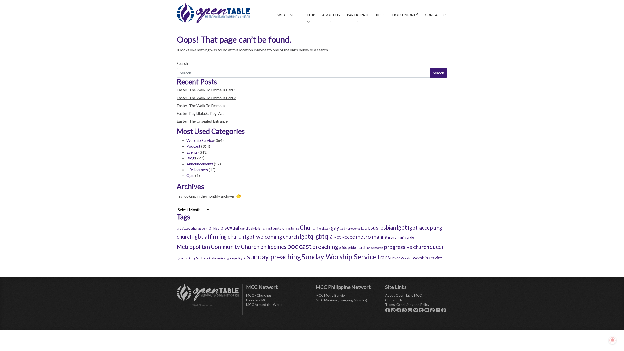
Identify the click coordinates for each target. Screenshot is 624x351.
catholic (245, 228)
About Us (331, 15)
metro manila (371, 236)
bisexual (229, 227)
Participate (358, 15)
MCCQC (348, 237)
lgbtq (306, 236)
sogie (220, 258)
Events (192, 152)
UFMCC (395, 258)
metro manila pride (401, 237)
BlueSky (415, 310)
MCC (337, 237)
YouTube (426, 310)
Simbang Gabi (206, 258)
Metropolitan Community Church (218, 246)
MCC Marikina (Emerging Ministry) (341, 300)
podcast (299, 246)
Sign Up (308, 15)
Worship (406, 258)
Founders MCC (257, 300)
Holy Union (403, 15)
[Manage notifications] (612, 340)
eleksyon (324, 228)
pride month (375, 248)
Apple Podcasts (443, 310)
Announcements (199, 163)
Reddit (410, 310)
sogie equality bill (235, 258)
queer (437, 247)
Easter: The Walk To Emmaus (201, 105)
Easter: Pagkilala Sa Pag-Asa (200, 113)
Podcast (193, 146)
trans (383, 257)
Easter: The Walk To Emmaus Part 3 (206, 90)
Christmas (290, 228)
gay (335, 227)
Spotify (438, 310)
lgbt (402, 227)
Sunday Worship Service (339, 257)
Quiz (190, 175)
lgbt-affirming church (218, 236)
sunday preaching (274, 257)
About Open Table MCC (403, 295)
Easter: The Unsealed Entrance (202, 121)
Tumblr (421, 310)
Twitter (398, 310)
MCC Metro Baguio (330, 295)
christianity (272, 228)
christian (256, 228)
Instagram (393, 310)
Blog (380, 15)
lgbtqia (323, 236)
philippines (273, 246)
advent (202, 228)
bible (216, 228)
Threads (404, 310)
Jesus (371, 227)
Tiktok (432, 310)
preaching (325, 246)
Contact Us (436, 15)
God (342, 228)
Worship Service (200, 140)
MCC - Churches (259, 295)
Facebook (387, 310)
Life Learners (197, 169)
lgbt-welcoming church (272, 236)
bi (210, 227)
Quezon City (186, 258)
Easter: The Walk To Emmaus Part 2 (206, 97)
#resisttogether (187, 228)
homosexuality (355, 228)
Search (182, 63)
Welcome (285, 15)
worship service (427, 257)
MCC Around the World (264, 304)
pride (343, 247)
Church (309, 227)
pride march (357, 247)
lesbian (387, 227)
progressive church (406, 247)
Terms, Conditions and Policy (407, 304)
